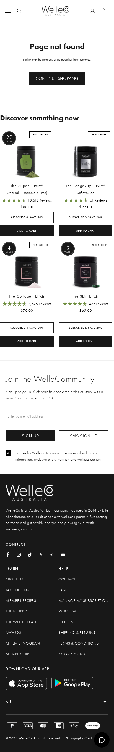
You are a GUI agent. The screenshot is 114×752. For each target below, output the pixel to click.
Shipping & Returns (76, 632)
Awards (13, 632)
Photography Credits (80, 738)
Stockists (67, 622)
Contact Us (69, 579)
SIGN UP (30, 436)
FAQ (62, 590)
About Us (14, 579)
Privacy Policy (72, 654)
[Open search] (19, 10)
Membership (17, 654)
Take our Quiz (19, 590)
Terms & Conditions (78, 643)
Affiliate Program (23, 643)
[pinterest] (52, 554)
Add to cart (27, 230)
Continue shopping (57, 78)
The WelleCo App (21, 622)
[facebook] (8, 554)
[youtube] (63, 554)
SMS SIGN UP (83, 436)
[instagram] (19, 554)
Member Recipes (21, 600)
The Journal (17, 611)
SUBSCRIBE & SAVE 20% (27, 217)
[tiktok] (30, 554)
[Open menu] (9, 11)
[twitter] (41, 554)
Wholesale (69, 611)
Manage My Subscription (83, 600)
